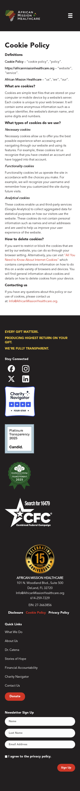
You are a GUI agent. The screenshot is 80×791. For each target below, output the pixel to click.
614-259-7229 (40, 598)
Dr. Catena (12, 650)
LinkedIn (29, 378)
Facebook (15, 370)
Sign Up (66, 767)
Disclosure (15, 612)
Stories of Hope (15, 659)
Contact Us (12, 685)
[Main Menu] (70, 15)
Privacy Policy (59, 612)
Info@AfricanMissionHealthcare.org (33, 301)
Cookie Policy (36, 612)
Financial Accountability (21, 668)
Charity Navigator (17, 676)
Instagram (29, 370)
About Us (11, 641)
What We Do (13, 632)
